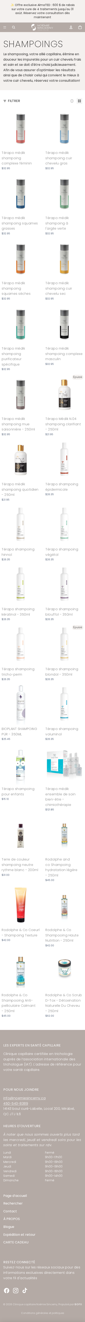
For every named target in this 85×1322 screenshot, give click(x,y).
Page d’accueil (15, 1195)
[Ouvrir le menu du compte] (71, 27)
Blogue (8, 1226)
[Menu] (4, 27)
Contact (10, 1211)
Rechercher (13, 1203)
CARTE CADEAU (15, 1242)
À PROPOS (11, 1219)
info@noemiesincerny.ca (24, 1098)
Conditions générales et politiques (42, 1313)
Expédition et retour (19, 1234)
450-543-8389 (15, 1103)
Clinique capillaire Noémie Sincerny (35, 1304)
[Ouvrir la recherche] (13, 27)
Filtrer (14, 100)
